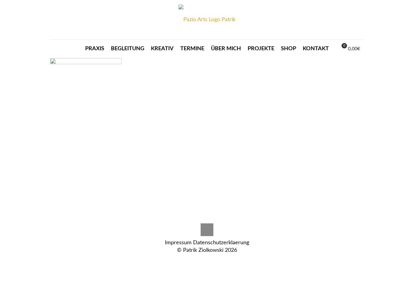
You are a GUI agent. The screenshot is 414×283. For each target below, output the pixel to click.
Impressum (178, 242)
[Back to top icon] (207, 229)
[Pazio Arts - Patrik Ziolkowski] (207, 19)
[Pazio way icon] (201, 261)
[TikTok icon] (207, 261)
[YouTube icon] (220, 261)
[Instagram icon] (194, 261)
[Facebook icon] (213, 261)
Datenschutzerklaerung (221, 242)
